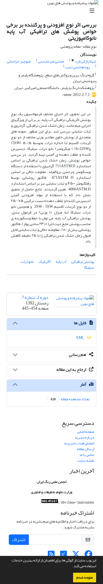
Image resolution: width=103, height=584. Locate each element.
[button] (71, 566)
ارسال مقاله (85, 449)
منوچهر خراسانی (19, 61)
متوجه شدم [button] (84, 577)
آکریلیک (45, 261)
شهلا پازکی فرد (85, 61)
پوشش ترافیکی (82, 261)
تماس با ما (87, 454)
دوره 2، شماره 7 (35, 297)
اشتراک (18, 540)
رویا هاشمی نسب (77, 67)
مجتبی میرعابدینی (51, 61)
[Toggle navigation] (53, 11)
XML (80, 337)
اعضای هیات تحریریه (79, 443)
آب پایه (61, 261)
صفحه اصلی (85, 431)
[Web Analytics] (49, 502)
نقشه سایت (85, 460)
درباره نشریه (84, 437)
